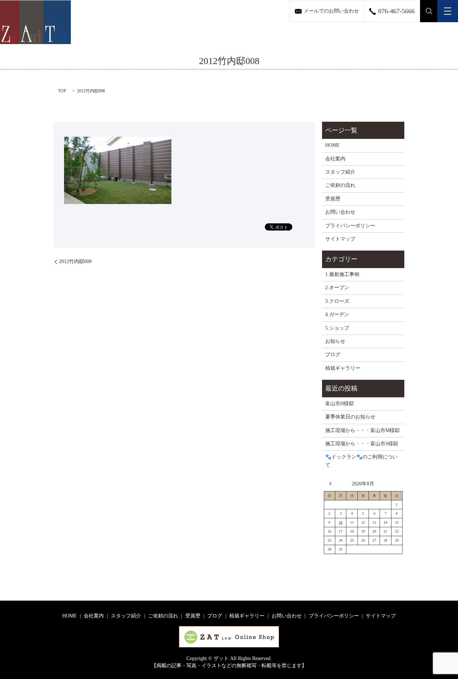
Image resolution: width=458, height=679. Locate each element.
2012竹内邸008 (75, 261)
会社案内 (335, 158)
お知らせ (335, 341)
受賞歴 (332, 199)
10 (340, 522)
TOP (62, 90)
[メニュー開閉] (447, 11)
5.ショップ (337, 328)
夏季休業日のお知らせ (350, 416)
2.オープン (337, 287)
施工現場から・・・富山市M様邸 (362, 430)
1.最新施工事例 (342, 274)
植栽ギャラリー (342, 368)
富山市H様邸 (339, 403)
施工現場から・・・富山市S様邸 (361, 443)
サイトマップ (340, 239)
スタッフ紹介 (340, 172)
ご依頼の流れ (340, 185)
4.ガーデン (337, 314)
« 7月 (332, 483)
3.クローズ (337, 301)
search (429, 11)
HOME (332, 145)
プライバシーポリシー (350, 225)
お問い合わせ (340, 212)
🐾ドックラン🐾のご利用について (361, 460)
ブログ (332, 354)
